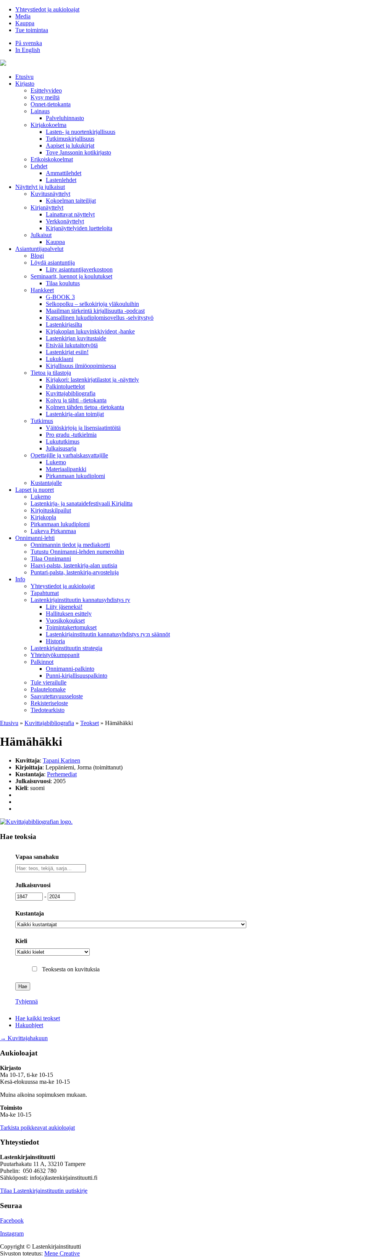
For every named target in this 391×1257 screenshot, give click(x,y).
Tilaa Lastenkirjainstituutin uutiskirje (43, 1190)
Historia (55, 641)
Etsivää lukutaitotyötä (72, 345)
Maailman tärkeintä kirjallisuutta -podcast (95, 310)
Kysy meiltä (45, 97)
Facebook (12, 1220)
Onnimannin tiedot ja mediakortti (70, 545)
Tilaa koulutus (63, 283)
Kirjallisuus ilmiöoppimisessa (81, 366)
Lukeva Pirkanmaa (53, 531)
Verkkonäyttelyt (65, 221)
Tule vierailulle (48, 682)
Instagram (12, 1233)
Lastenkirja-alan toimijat (75, 414)
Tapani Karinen (61, 760)
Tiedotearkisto (48, 710)
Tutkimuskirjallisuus (70, 138)
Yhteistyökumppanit (55, 655)
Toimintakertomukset (71, 627)
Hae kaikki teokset (37, 1018)
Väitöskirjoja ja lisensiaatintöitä (83, 427)
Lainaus (40, 111)
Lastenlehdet (61, 180)
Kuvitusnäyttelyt (50, 193)
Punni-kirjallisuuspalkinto (76, 675)
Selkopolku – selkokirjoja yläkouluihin (92, 304)
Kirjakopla (43, 517)
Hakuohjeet (29, 1025)
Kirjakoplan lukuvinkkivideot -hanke (90, 331)
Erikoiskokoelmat (52, 159)
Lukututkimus (62, 441)
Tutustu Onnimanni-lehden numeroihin (77, 551)
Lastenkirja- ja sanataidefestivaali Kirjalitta (81, 503)
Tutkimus (42, 421)
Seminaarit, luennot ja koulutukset (71, 276)
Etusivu (24, 76)
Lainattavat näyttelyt (70, 214)
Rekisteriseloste (49, 703)
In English (27, 50)
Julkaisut (41, 235)
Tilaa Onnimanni (51, 558)
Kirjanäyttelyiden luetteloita (79, 228)
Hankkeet (42, 290)
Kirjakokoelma (48, 125)
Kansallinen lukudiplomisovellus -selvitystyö (99, 317)
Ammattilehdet (63, 173)
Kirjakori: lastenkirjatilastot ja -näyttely (92, 379)
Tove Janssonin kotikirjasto (78, 152)
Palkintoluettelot (65, 386)
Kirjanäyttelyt (47, 207)
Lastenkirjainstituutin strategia (66, 648)
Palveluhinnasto (65, 118)
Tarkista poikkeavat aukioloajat (37, 1127)
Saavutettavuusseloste (57, 696)
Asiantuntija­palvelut (39, 249)
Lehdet (39, 166)
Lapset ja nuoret (34, 489)
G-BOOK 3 (60, 297)
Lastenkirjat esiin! (67, 352)
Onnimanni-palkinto (70, 668)
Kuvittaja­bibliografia (70, 393)
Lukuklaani (59, 359)
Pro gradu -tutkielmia (71, 434)
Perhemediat (62, 774)
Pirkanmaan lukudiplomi (75, 476)
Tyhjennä (26, 1001)
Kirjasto (24, 83)
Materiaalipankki (66, 469)
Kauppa (24, 23)
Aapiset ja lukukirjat (70, 145)
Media (23, 16)
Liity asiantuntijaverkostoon (79, 269)
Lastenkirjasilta (64, 324)
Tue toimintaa (31, 30)
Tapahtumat (45, 593)
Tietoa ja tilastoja (51, 372)
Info (20, 579)
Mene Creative (62, 1253)
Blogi (37, 255)
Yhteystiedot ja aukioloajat (47, 9)
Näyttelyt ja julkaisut (40, 187)
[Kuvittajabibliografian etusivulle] (36, 821)
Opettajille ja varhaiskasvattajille (69, 455)
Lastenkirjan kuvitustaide (76, 338)
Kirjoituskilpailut (51, 510)
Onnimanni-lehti (35, 538)
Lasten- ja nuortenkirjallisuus (80, 131)
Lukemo (56, 462)
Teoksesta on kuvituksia (71, 969)
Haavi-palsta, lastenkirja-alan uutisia (74, 565)
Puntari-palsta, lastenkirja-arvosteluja (75, 572)
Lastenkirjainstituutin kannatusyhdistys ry (80, 600)
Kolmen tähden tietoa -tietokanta (85, 407)
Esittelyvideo (46, 90)
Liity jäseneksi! (64, 606)
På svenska (28, 43)
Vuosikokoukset (65, 620)
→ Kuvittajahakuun (24, 1038)
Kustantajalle (46, 483)
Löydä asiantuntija (53, 262)
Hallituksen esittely (69, 613)
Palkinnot (42, 662)
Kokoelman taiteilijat (71, 200)
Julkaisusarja (61, 448)
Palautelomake (48, 689)
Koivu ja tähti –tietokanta (76, 400)
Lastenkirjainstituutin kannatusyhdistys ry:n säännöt (108, 634)
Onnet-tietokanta (51, 104)
